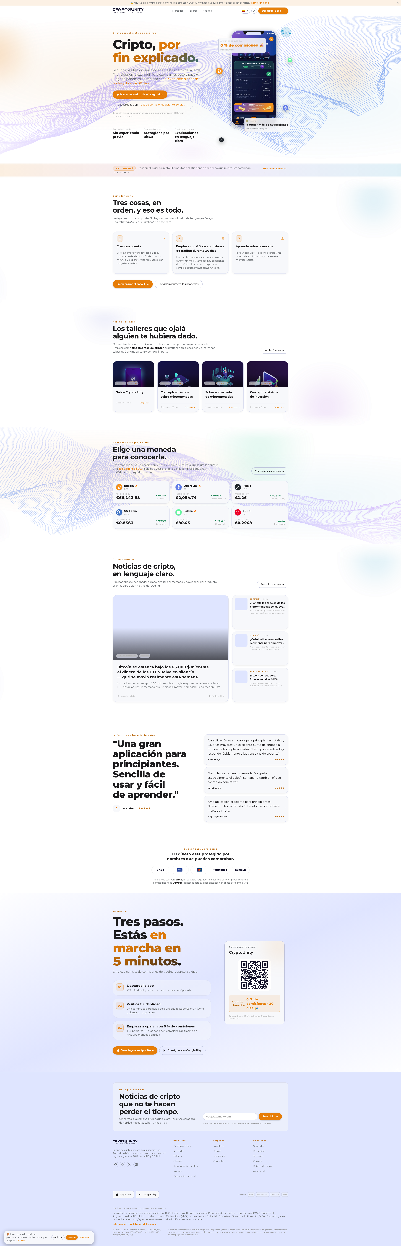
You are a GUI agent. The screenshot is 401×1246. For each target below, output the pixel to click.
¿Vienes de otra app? (184, 1176)
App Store (125, 1194)
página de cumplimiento (186, 1234)
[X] (129, 1164)
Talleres (193, 10)
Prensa (217, 1151)
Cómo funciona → (261, 2)
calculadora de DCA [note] (131, 468)
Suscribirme (270, 1116)
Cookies (257, 1161)
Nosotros (218, 1146)
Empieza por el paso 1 (133, 284)
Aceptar (72, 1237)
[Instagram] (122, 1164)
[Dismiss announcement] (398, 3)
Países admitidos (262, 1166)
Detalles (20, 1240)
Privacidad (259, 1151)
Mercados (177, 10)
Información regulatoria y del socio (135, 1224)
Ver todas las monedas (269, 471)
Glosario (177, 1161)
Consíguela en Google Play (185, 1050)
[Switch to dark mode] (254, 11)
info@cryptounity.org (123, 1234)
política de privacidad (239, 1123)
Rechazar (57, 1237)
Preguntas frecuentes (185, 1166)
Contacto (218, 1161)
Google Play (149, 1194)
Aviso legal (259, 1171)
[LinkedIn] (136, 1164)
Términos (258, 1156)
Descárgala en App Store (137, 1050)
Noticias (207, 10)
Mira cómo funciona (274, 170)
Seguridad (258, 1146)
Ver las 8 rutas (274, 350)
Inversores (219, 1156)
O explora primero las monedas (179, 284)
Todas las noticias (272, 584)
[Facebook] (115, 1164)
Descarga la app (153, 104)
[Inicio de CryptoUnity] (128, 11)
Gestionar (85, 1237)
